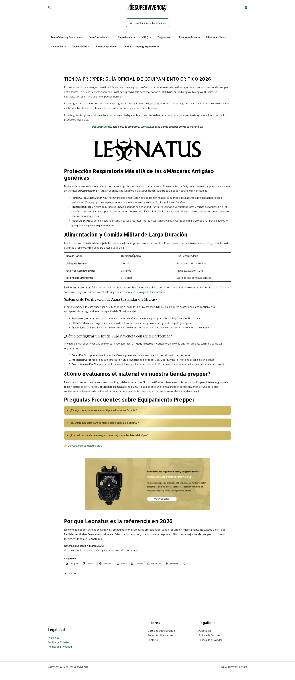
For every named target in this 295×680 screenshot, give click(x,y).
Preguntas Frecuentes (160, 635)
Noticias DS (57, 46)
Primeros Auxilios (215, 37)
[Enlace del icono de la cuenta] (246, 7)
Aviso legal (54, 637)
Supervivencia (125, 37)
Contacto (153, 640)
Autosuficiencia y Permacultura (67, 37)
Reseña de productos (107, 46)
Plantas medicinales (189, 37)
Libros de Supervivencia (161, 630)
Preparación (163, 37)
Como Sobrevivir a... (99, 37)
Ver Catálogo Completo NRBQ (85, 445)
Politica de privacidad (60, 646)
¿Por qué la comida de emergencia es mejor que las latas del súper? (109, 435)
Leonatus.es (147, 126)
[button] (49, 7)
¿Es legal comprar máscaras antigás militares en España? (103, 410)
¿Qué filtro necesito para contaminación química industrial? (104, 423)
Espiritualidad (79, 46)
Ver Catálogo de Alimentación (148, 292)
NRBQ (145, 37)
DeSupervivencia (101, 126)
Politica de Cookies (58, 642)
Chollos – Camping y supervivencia (141, 46)
